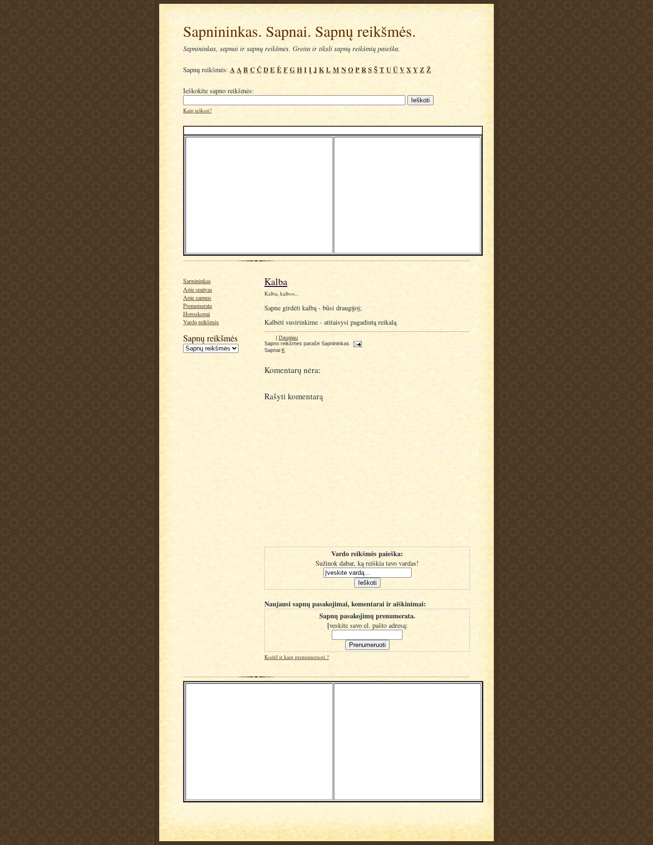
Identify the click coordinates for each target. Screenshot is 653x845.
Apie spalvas (197, 289)
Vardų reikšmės (201, 322)
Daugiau (288, 337)
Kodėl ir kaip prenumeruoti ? (296, 656)
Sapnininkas (197, 281)
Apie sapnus (197, 297)
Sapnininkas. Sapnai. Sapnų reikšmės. (299, 31)
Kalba (275, 281)
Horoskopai (196, 314)
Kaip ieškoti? (197, 110)
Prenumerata (197, 305)
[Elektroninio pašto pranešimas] (356, 343)
